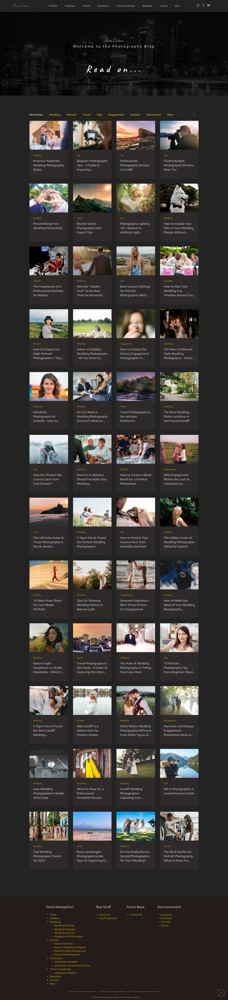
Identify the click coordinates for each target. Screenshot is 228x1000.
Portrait (71, 114)
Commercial (153, 114)
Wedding (54, 114)
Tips (99, 114)
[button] (194, 115)
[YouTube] (208, 5)
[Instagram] (198, 5)
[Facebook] (203, 5)
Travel (87, 114)
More (170, 114)
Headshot (38, 406)
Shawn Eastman (114, 40)
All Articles (36, 114)
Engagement (116, 114)
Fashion (135, 114)
